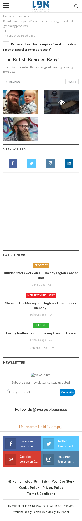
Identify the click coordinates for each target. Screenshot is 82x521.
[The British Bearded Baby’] (20, 102)
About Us (31, 481)
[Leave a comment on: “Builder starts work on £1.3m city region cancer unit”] (50, 284)
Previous (14, 81)
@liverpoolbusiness (50, 409)
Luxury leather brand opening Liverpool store (41, 333)
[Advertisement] (41, 211)
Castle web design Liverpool (51, 512)
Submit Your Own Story (57, 481)
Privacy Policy (53, 487)
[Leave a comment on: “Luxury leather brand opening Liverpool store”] (50, 340)
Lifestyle (41, 325)
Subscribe (67, 392)
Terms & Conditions (41, 494)
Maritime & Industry (41, 295)
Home (16, 481)
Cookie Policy (29, 487)
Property (41, 265)
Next (71, 81)
